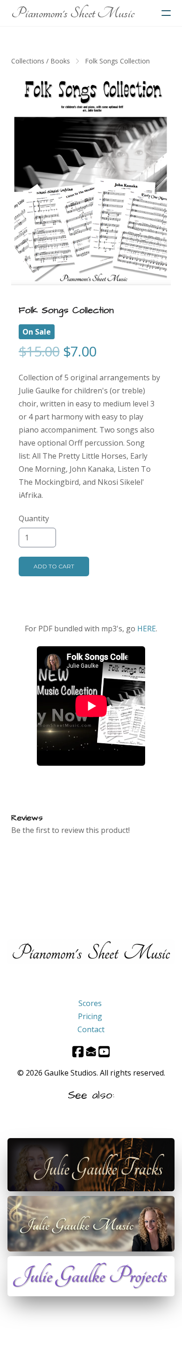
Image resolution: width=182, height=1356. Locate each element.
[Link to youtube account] (104, 1051)
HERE (146, 628)
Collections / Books (40, 60)
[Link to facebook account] (78, 1051)
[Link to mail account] (91, 1051)
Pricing (90, 1016)
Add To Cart (54, 566)
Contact (91, 1029)
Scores (90, 1003)
